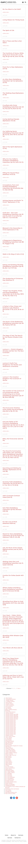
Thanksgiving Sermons (10, 785)
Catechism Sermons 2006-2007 (11, 715)
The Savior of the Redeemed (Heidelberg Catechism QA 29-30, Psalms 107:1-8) (13, 323)
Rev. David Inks (8, 774)
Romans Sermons (8, 783)
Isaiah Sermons (8, 756)
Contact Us (17, 837)
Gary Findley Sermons (10, 749)
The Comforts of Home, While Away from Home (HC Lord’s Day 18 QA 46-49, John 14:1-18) (13, 54)
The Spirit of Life (8, 30)
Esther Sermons (8, 744)
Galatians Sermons (9, 748)
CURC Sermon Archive (10, 736)
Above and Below (9, 706)
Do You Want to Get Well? (12, 9)
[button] (23, 2)
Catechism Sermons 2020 (10, 729)
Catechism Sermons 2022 (10, 731)
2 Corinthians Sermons (10, 701)
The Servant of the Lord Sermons (12, 788)
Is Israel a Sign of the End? (10, 755)
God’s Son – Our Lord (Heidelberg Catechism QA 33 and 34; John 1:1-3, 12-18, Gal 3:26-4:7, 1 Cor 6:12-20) (13, 215)
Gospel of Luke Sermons (10, 751)
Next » (19, 688)
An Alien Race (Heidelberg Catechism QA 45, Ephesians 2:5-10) (13, 80)
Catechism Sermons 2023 (10, 732)
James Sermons (8, 757)
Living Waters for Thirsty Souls (13, 20)
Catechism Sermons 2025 (10, 734)
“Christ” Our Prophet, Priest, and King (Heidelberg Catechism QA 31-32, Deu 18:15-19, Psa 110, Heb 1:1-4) (13, 293)
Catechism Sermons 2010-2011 (11, 719)
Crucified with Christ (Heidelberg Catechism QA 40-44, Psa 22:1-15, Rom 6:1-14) (13, 106)
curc (3, 2)
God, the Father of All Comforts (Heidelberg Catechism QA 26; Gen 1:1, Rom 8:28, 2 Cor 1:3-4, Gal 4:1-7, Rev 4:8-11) (13, 425)
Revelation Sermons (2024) (10, 781)
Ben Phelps (7, 710)
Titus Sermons (8, 790)
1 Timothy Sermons (9, 700)
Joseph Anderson (8, 762)
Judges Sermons (8, 764)
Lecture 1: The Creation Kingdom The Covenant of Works (12, 378)
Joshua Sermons (8, 763)
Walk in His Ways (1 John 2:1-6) (13, 254)
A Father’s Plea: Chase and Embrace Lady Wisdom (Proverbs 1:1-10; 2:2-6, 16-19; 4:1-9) (13, 308)
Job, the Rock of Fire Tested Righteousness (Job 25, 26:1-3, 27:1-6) (13, 549)
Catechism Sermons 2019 (10, 728)
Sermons (20, 835)
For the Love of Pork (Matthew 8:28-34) (10, 522)
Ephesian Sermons (9, 743)
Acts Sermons (8, 707)
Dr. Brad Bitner (8, 738)
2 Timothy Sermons (9, 703)
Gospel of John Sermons (10, 750)
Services (10, 837)
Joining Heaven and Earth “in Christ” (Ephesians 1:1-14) (13, 201)
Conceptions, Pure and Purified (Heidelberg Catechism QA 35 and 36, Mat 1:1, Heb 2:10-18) (13, 187)
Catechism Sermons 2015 (10, 723)
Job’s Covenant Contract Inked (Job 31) (11, 496)
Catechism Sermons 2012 (10, 720)
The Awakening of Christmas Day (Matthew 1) (13, 279)
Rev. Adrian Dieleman (9, 771)
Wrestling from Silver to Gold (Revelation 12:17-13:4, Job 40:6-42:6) (13, 603)
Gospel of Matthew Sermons (11, 752)
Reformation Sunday (9, 770)
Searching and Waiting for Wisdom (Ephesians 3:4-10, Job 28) (12, 469)
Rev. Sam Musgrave (9, 778)
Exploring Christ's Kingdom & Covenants (13, 745)
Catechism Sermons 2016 (10, 724)
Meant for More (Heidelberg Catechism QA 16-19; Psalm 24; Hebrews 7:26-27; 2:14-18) (13, 535)
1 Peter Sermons (8, 698)
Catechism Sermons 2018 (10, 727)
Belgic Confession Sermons (11, 709)
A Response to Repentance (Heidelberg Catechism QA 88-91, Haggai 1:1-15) (13, 242)
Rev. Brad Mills (8, 773)
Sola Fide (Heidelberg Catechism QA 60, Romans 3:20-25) (12, 509)
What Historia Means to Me (11, 792)
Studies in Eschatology (10, 784)
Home (6, 835)
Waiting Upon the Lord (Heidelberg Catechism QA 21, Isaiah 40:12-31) (13, 563)
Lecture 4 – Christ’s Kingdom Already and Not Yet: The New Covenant (13, 350)
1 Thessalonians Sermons (10, 699)
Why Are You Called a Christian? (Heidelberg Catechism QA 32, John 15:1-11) (13, 160)
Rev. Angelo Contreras (10, 772)
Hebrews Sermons (9, 753)
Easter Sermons (8, 739)
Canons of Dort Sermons (10, 712)
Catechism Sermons (9, 713)
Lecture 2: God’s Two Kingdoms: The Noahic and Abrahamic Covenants (12, 364)
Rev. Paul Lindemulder (10, 777)
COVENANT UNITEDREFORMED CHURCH (11, 2)
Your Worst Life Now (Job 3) (12, 648)
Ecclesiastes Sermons (9, 741)
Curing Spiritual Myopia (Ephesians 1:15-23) (11, 120)
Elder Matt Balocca (9, 742)
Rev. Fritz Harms (8, 776)
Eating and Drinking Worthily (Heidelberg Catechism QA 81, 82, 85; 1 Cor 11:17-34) (13, 266)
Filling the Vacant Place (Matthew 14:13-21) (11, 173)
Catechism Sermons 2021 (10, 730)
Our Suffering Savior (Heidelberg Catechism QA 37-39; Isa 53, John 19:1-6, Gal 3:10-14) (13, 134)
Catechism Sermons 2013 (10, 721)
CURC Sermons (8, 737)
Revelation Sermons (9, 780)
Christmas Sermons (9, 735)
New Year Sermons (9, 766)
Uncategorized (8, 791)
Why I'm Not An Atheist (10, 793)
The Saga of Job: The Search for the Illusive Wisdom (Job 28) (12, 337)
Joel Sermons (8, 759)
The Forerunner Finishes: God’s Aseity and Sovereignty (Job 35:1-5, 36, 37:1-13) (13, 409)
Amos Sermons (8, 708)
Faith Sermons (8, 746)
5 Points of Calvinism (9, 705)
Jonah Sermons (8, 760)
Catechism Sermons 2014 (10, 722)
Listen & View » (6, 12)
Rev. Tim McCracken (9, 779)
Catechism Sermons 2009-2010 (11, 717)
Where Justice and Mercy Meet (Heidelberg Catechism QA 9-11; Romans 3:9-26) (13, 589)
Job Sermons (7, 758)
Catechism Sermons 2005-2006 (11, 714)
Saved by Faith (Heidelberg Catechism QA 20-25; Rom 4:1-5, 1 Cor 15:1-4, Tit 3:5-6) (13, 483)
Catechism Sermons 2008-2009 (11, 716)
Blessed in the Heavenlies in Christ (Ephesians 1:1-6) (12, 229)
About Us (13, 835)
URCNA (3, 841)
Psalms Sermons (8, 769)
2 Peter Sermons (8, 702)
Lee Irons (7, 765)
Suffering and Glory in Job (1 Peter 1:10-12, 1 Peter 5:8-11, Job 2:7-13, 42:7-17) (13, 677)
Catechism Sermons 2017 (10, 726)
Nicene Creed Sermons (10, 767)
